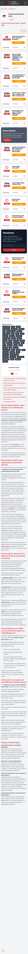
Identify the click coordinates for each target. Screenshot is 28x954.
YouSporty (5, 361)
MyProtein (16, 340)
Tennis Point (5, 354)
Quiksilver (10, 345)
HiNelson (19, 338)
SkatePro (18, 350)
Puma (4, 345)
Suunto (17, 352)
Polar (22, 343)
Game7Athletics (6, 338)
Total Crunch (13, 357)
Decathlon (19, 331)
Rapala (15, 345)
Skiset (23, 350)
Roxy (10, 347)
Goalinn (13, 338)
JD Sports (5, 340)
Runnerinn (15, 347)
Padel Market (16, 343)
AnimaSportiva (6, 329)
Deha (13, 333)
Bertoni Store (14, 329)
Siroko (13, 350)
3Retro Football (6, 326)
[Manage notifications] (3, 951)
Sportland (12, 352)
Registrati (7, 140)
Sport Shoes (5, 352)
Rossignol (5, 347)
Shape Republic (6, 350)
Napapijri (22, 340)
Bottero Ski (21, 329)
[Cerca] (25, 3)
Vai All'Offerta (19, 63)
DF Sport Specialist (11, 331)
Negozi (5, 8)
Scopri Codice (18, 42)
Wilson (12, 359)
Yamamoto (18, 359)
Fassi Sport (5, 336)
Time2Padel (5, 357)
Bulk (4, 331)
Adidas (13, 326)
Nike (4, 343)
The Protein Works (14, 354)
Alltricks (18, 326)
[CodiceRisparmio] (2, 9)
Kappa (10, 340)
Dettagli (7, 47)
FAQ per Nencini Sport (9, 401)
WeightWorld (6, 359)
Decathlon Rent (6, 333)
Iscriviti (14, 250)
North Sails (9, 343)
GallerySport (18, 336)
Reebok (20, 345)
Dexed (17, 333)
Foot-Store (12, 336)
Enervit (22, 333)
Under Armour (21, 357)
